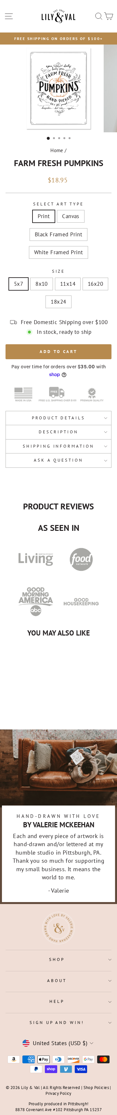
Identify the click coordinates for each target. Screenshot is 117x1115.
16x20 (95, 283)
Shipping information (59, 446)
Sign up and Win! (57, 1022)
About (57, 980)
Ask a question (58, 460)
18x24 (58, 301)
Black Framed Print (58, 234)
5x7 (18, 283)
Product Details (58, 418)
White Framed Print (58, 252)
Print (44, 216)
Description (58, 432)
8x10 (41, 283)
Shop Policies (96, 1087)
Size (58, 271)
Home (56, 150)
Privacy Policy (59, 1093)
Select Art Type (58, 204)
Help (56, 1001)
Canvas (70, 216)
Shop (57, 959)
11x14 (67, 283)
